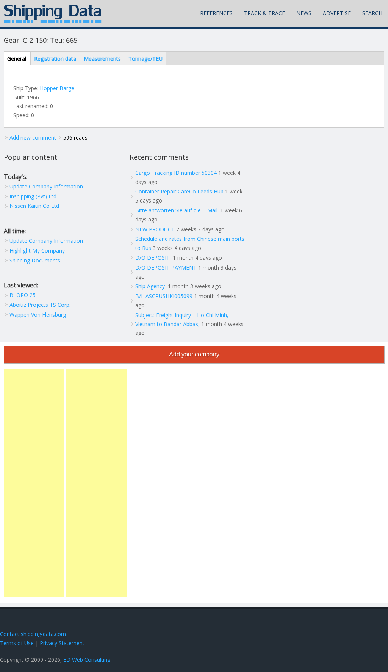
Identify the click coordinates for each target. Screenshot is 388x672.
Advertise (337, 13)
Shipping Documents (34, 260)
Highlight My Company (37, 250)
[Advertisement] (34, 483)
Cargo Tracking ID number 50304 (176, 172)
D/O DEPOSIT (153, 257)
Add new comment (32, 137)
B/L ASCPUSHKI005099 (163, 296)
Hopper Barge (57, 88)
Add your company (194, 354)
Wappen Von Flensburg (37, 314)
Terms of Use (17, 643)
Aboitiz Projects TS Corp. (39, 304)
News (303, 13)
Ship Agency (150, 286)
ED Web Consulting (86, 659)
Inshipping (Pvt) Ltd (32, 196)
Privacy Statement (62, 643)
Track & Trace (264, 13)
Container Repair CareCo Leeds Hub (179, 191)
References (216, 13)
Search (372, 13)
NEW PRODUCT (155, 229)
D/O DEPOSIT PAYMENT (166, 267)
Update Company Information (46, 186)
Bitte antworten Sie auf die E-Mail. (177, 210)
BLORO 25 (22, 294)
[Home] (53, 13)
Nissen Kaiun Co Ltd (34, 205)
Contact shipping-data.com (33, 633)
